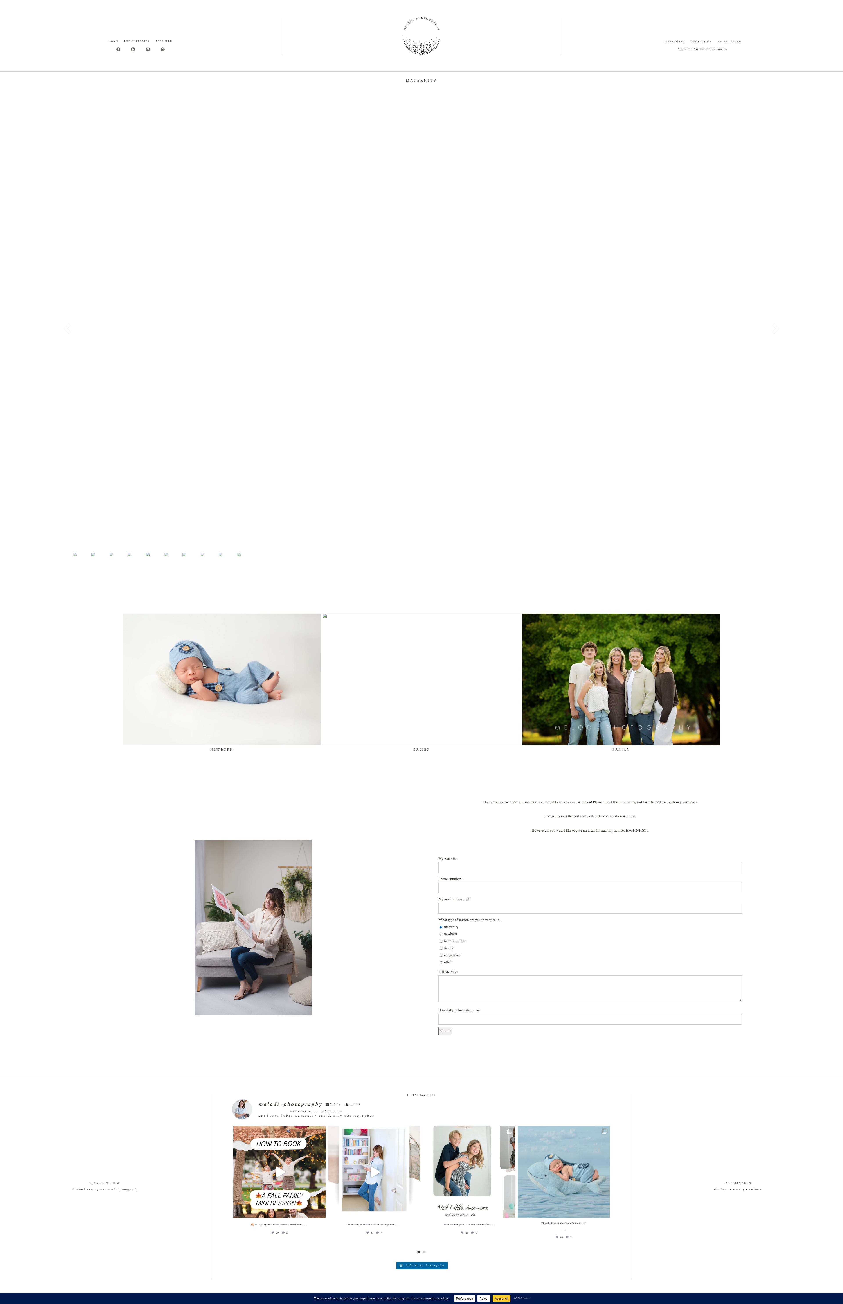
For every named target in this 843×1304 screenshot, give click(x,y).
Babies (421, 749)
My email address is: (453, 899)
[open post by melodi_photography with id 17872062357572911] (564, 1172)
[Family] (621, 679)
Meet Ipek (163, 41)
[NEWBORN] (222, 679)
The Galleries (136, 41)
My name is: (447, 858)
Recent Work (729, 41)
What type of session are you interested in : (469, 919)
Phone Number (449, 879)
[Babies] (421, 679)
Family (621, 749)
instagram (96, 1189)
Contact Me (701, 41)
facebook (78, 1189)
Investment (674, 41)
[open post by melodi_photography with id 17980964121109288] (374, 1172)
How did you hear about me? (459, 1010)
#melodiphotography (123, 1189)
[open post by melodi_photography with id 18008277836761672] (469, 1172)
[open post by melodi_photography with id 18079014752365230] (279, 1172)
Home (113, 41)
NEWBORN (221, 749)
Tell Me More (448, 972)
